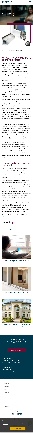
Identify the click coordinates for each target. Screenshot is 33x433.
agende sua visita (15, 350)
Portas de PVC (8, 400)
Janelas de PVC (8, 403)
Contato (6, 392)
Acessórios (7, 406)
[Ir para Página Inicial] (7, 3)
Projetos (6, 383)
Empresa (6, 386)
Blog (5, 389)
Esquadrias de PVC (9, 397)
